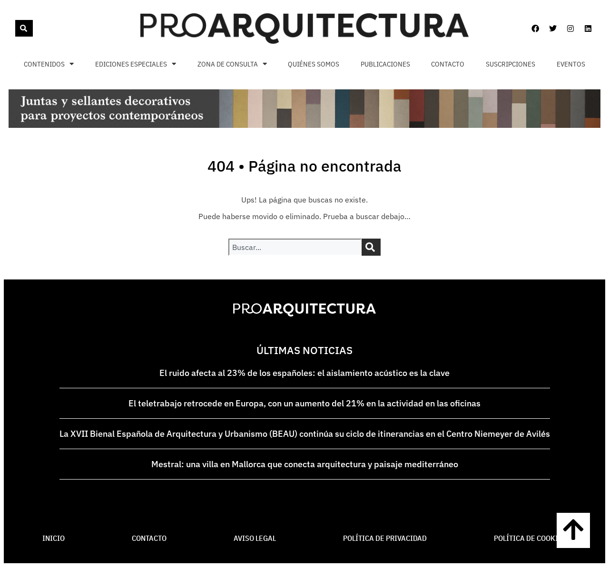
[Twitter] (552, 28)
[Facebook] (535, 28)
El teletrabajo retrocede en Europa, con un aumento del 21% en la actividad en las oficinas (304, 403)
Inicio (53, 538)
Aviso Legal (255, 538)
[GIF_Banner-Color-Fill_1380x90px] (304, 125)
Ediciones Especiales (131, 63)
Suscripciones (510, 63)
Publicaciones (385, 63)
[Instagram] (570, 28)
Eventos (571, 63)
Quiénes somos (313, 63)
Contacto (447, 63)
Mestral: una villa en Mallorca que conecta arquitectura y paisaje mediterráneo (304, 464)
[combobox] (14, 28)
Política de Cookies (530, 538)
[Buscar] (24, 28)
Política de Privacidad (385, 538)
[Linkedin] (588, 28)
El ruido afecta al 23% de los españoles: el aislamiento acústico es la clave (304, 372)
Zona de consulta (227, 63)
